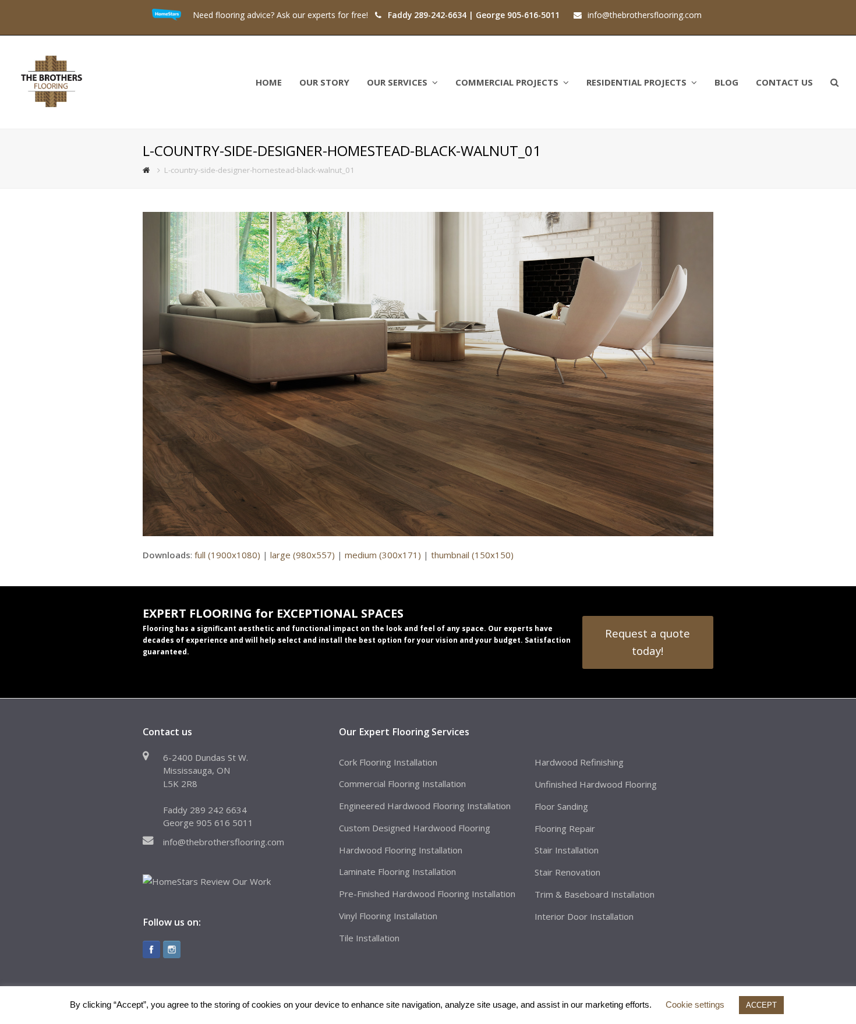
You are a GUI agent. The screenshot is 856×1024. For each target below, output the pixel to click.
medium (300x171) (383, 555)
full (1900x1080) (227, 555)
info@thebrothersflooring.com (223, 842)
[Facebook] (151, 949)
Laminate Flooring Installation (397, 871)
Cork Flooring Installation (388, 762)
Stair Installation (567, 850)
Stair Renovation (567, 872)
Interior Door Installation (584, 916)
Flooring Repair (565, 828)
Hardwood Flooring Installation (400, 850)
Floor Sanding (561, 806)
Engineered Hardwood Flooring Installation (425, 806)
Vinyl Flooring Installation (388, 916)
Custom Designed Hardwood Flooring (414, 828)
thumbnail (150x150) (472, 555)
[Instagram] (172, 949)
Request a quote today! (647, 642)
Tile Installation (369, 938)
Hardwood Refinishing (579, 762)
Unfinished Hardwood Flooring (596, 784)
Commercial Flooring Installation (402, 783)
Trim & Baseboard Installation (595, 894)
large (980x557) (302, 555)
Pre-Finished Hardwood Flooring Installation (427, 893)
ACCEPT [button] (761, 1005)
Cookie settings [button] (695, 1004)
